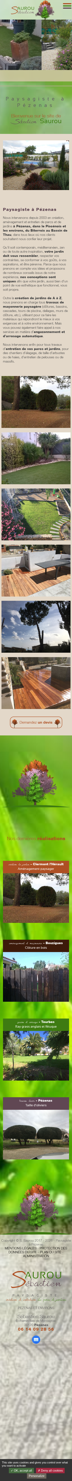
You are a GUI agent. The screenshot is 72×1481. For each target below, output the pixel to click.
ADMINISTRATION (36, 1256)
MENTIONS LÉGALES (21, 1248)
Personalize (36, 1475)
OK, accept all (22, 1470)
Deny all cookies (51, 1470)
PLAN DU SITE (50, 1252)
